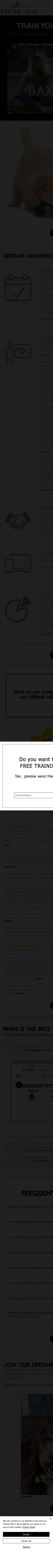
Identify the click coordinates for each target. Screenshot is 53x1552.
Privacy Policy (29, 1527)
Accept (26, 1534)
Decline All (26, 1540)
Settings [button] (26, 1546)
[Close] (48, 1520)
